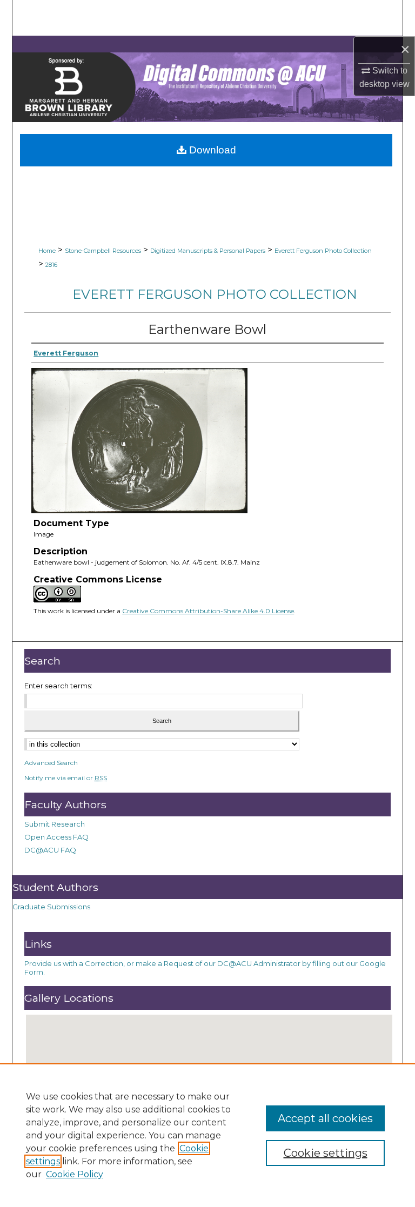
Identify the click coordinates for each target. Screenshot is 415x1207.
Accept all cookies (325, 1118)
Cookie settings (325, 1152)
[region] (207, 1135)
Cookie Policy (74, 1174)
